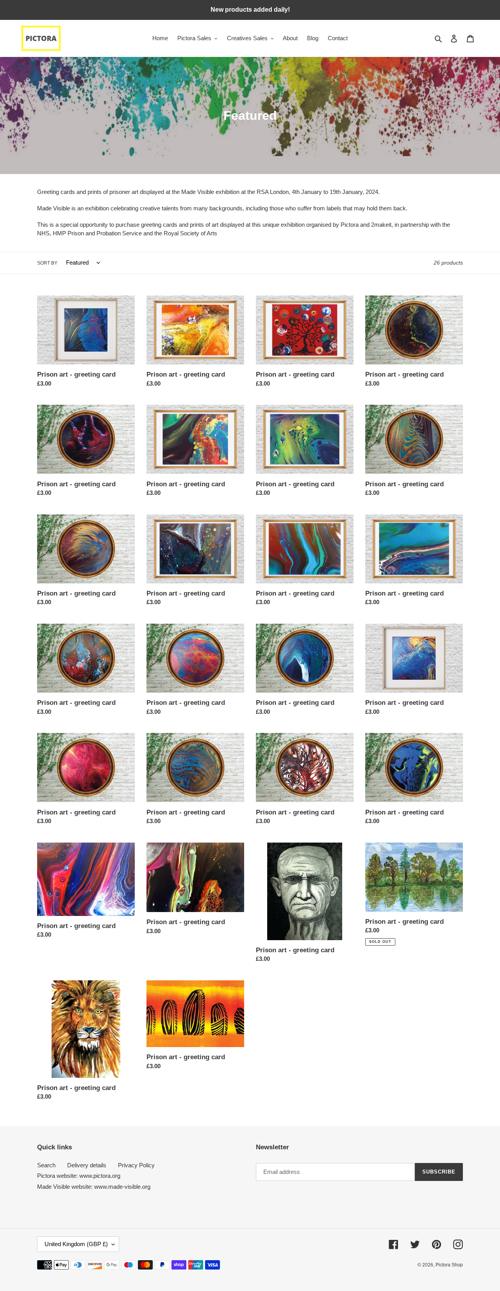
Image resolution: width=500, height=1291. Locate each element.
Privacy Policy (136, 1165)
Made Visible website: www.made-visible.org (93, 1186)
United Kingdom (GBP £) (76, 1244)
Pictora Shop (449, 1265)
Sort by (47, 263)
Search (46, 1165)
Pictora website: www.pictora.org (78, 1175)
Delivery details (86, 1165)
